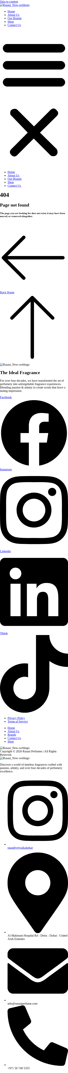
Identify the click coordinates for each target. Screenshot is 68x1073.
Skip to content (9, 1)
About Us (13, 14)
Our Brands (15, 18)
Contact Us (14, 25)
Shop (11, 21)
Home (11, 11)
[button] (34, 98)
